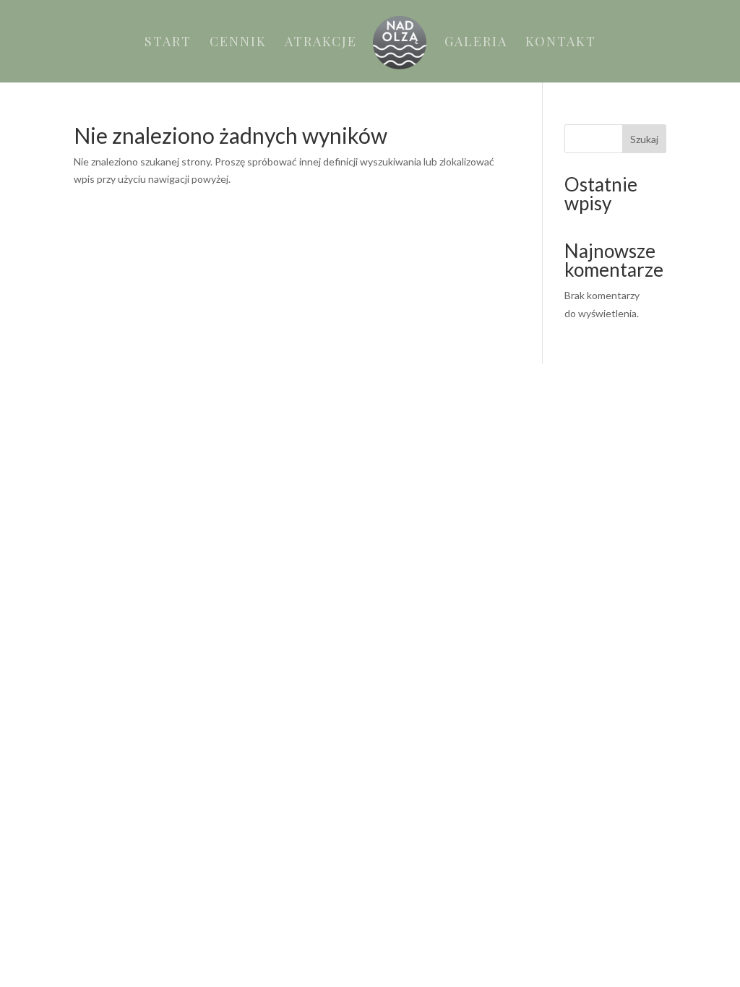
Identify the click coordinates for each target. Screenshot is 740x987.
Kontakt (560, 43)
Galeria (475, 43)
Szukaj (644, 139)
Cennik (238, 43)
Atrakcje (321, 43)
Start (168, 43)
